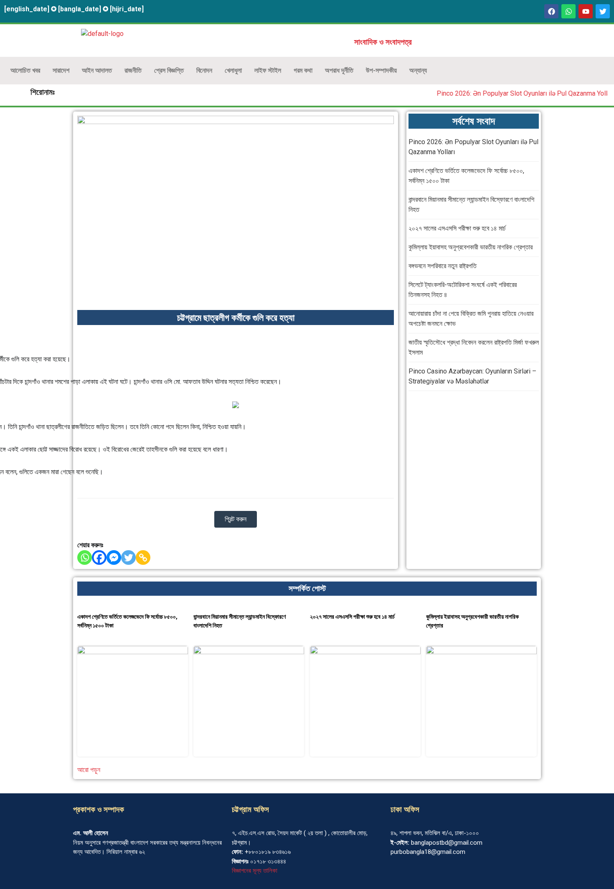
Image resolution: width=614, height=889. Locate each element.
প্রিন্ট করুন (235, 519)
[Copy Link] (143, 557)
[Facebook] (551, 11)
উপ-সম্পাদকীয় (381, 70)
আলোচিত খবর (25, 70)
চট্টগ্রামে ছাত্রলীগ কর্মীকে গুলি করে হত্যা (235, 317)
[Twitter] (128, 557)
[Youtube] (585, 11)
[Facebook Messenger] (114, 557)
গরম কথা (303, 70)
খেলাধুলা (233, 70)
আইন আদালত (97, 70)
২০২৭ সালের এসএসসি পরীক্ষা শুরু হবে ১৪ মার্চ (457, 228)
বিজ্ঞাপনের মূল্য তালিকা (254, 870)
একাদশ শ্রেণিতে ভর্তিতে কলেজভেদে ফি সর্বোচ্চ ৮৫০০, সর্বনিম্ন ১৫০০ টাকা (127, 621)
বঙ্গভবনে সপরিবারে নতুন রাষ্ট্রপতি (442, 266)
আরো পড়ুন (88, 770)
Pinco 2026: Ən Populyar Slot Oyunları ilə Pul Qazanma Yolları (518, 93)
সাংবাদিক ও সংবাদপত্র (383, 42)
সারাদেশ (61, 70)
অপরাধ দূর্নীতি (339, 70)
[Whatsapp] (568, 11)
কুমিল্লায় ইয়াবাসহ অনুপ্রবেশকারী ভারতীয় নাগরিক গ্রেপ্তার (470, 247)
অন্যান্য (418, 70)
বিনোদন (204, 70)
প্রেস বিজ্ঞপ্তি (169, 70)
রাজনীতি (133, 70)
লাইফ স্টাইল (267, 70)
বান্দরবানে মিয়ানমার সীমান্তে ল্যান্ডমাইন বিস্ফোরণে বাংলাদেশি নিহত (239, 621)
